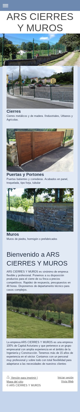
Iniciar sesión (65, 377)
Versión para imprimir (23, 377)
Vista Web (67, 381)
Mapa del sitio (15, 381)
